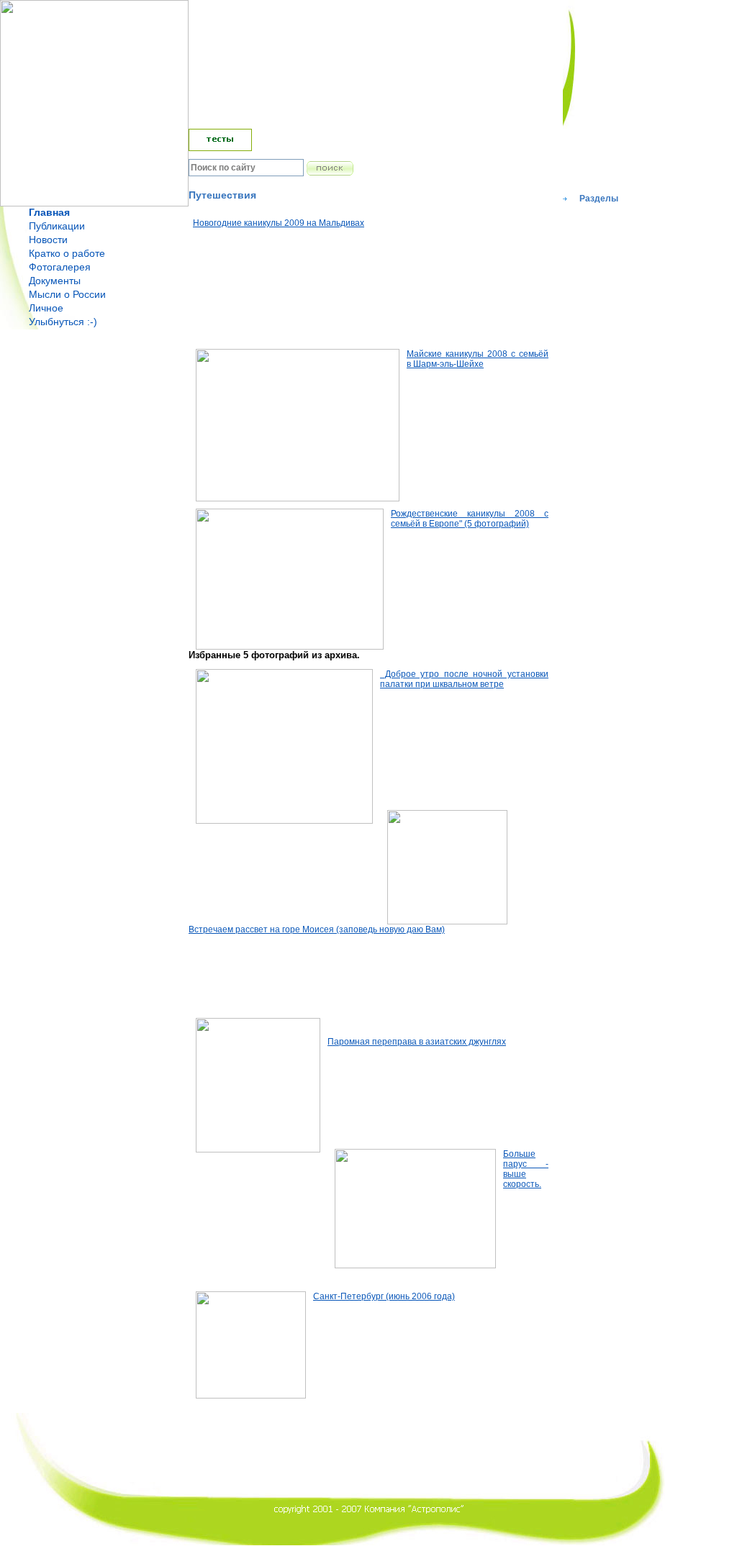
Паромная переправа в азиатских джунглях (416, 1042)
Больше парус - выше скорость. (525, 1169)
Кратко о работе (67, 253)
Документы (55, 280)
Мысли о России (67, 294)
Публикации (57, 226)
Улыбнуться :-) (63, 321)
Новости (48, 239)
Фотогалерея (60, 267)
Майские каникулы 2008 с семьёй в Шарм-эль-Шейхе (477, 359)
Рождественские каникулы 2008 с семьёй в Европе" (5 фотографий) (469, 519)
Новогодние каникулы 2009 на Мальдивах (278, 223)
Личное (46, 308)
